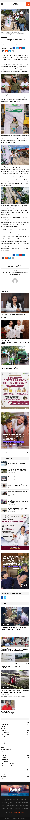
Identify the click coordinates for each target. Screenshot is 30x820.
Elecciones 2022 (5, 734)
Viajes (3, 726)
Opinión (2, 747)
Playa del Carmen (6, 763)
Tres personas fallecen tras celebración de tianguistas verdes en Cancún (15, 691)
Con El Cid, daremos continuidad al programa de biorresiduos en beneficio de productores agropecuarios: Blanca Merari (15, 316)
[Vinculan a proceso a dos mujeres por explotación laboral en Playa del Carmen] (4, 485)
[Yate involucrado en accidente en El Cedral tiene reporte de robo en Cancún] (22, 657)
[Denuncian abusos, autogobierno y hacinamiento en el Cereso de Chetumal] (8, 705)
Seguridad (3, 772)
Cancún (3, 753)
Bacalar (4, 751)
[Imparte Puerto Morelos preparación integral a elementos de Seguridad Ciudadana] (4, 510)
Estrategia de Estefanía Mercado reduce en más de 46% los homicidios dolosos (18, 462)
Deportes (3, 728)
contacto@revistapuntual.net (17, 812)
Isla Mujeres (5, 759)
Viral (2, 778)
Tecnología (3, 776)
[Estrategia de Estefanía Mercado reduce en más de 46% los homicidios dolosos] (4, 463)
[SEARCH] (27, 452)
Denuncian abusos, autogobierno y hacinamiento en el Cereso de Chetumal (7, 712)
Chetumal (4, 755)
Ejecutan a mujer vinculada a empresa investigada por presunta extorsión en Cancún (8, 649)
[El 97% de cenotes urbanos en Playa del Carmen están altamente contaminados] (4, 471)
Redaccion (4, 44)
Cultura (2, 722)
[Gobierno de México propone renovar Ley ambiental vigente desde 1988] (4, 478)
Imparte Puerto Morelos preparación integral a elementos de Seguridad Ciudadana (18, 509)
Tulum (3, 768)
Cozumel (4, 757)
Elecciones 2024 (6, 737)
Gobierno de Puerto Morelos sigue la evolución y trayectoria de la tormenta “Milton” (12, 367)
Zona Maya (4, 770)
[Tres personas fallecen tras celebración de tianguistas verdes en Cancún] (15, 679)
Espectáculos (5, 724)
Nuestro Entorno (4, 745)
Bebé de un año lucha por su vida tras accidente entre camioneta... (13, 628)
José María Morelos (6, 761)
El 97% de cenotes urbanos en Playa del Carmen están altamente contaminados (17, 470)
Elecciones (3, 730)
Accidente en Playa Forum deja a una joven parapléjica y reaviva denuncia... (22, 649)
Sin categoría (4, 774)
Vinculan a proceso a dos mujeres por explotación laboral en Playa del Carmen (17, 484)
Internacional (4, 739)
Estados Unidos (5, 741)
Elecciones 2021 (5, 732)
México (2, 743)
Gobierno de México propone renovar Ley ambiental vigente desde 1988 (17, 477)
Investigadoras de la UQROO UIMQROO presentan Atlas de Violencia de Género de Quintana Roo (18, 501)
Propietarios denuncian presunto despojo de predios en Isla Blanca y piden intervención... (7, 665)
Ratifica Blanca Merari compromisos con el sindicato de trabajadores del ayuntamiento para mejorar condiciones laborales (15, 342)
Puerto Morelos (3, 37)
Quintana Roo (4, 749)
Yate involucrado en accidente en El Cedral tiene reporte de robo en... (22, 665)
